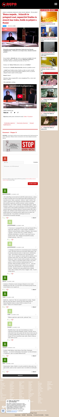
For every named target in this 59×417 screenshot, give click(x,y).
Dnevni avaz (3, 397)
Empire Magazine (12, 385)
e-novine (12, 383)
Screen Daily (31, 393)
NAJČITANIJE (52, 10)
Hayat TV (12, 393)
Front (4, 26)
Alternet (2, 384)
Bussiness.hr (3, 395)
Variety (39, 397)
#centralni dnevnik (22, 123)
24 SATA (44, 410)
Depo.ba (9, 4)
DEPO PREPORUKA (44, 10)
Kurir (20, 389)
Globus (20, 383)
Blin (1, 381)
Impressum (17, 415)
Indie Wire (21, 387)
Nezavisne (21, 393)
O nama (46, 415)
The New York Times (40, 387)
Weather (49, 387)
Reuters (30, 387)
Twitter (15, 113)
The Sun (39, 389)
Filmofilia (12, 388)
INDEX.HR (21, 385)
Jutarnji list (21, 388)
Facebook (11, 113)
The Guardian (40, 382)
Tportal (39, 395)
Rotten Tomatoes (31, 389)
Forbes (11, 389)
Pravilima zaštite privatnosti (30, 178)
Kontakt (24, 415)
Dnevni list (2, 399)
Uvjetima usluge (5, 180)
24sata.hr (2, 383)
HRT (11, 396)
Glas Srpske (21, 381)
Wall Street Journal (49, 382)
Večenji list (40, 399)
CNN (1, 396)
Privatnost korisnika (38, 415)
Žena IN (30, 410)
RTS (29, 392)
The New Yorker (40, 385)
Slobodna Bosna (31, 395)
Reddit (30, 385)
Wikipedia (49, 388)
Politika (30, 384)
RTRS (30, 391)
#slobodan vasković (9, 123)
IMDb (20, 384)
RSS (48, 389)
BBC (1, 391)
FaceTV (11, 387)
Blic (1, 392)
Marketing (29, 415)
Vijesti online (39, 401)
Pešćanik (30, 381)
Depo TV (39, 410)
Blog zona (34, 410)
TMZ (39, 393)
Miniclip (21, 391)
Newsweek (21, 397)
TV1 (39, 396)
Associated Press (2, 386)
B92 (1, 389)
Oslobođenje (21, 399)
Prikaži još (20, 375)
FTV (11, 392)
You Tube (40, 402)
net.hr (20, 392)
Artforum (2, 388)
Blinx (1, 393)
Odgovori (34, 217)
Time (39, 392)
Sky (29, 397)
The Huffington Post (31, 401)
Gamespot (12, 397)
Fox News (12, 391)
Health (11, 395)
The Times (40, 391)
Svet (29, 399)
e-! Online (12, 381)
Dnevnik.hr (2, 400)
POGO (30, 383)
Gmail (18, 113)
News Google (20, 395)
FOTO (42, 410)
